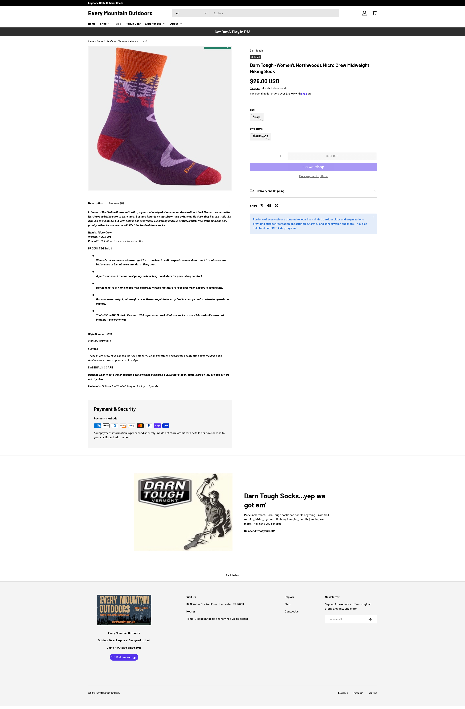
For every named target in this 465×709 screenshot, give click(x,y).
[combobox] (255, 13)
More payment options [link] (313, 176)
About (174, 23)
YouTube (373, 693)
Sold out (332, 155)
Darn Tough (256, 50)
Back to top (232, 575)
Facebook (343, 693)
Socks (100, 41)
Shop (103, 23)
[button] (375, 13)
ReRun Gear (133, 23)
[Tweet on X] (262, 205)
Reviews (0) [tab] (116, 203)
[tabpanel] (160, 300)
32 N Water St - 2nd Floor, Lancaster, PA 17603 (215, 604)
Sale (118, 23)
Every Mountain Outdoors (107, 693)
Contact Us (292, 611)
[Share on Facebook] (269, 205)
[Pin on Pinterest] (276, 205)
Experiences (153, 23)
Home (92, 23)
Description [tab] (95, 203)
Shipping (255, 88)
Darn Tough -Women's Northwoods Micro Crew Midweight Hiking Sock (128, 41)
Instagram (358, 693)
